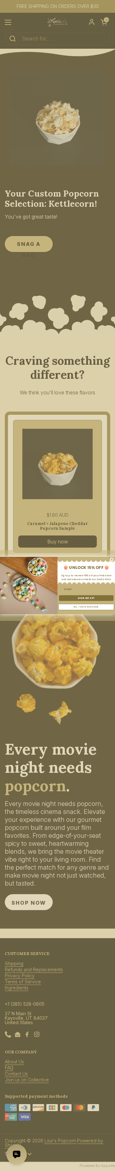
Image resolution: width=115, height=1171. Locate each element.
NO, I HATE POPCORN (86, 607)
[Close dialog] (112, 559)
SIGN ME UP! (86, 598)
